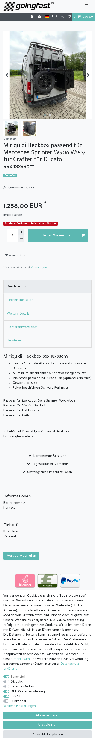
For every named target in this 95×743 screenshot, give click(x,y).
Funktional (18, 701)
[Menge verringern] (21, 238)
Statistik (17, 681)
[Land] (47, 16)
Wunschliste (17, 255)
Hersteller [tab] (14, 340)
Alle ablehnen (47, 724)
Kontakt (9, 507)
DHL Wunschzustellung (28, 691)
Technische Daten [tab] (20, 300)
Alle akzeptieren (47, 715)
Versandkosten (40, 268)
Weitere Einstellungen (19, 706)
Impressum (21, 659)
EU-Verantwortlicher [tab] (22, 327)
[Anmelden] (32, 17)
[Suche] (62, 16)
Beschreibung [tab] (17, 286)
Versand (9, 536)
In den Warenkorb (56, 235)
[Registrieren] (40, 17)
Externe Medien (22, 686)
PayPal (15, 696)
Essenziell (18, 676)
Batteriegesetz (14, 502)
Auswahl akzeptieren (47, 734)
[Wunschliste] (69, 17)
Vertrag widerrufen (21, 555)
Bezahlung (11, 531)
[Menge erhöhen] (21, 232)
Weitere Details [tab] (18, 313)
